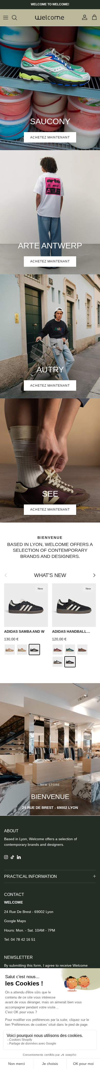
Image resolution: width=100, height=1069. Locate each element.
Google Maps (15, 921)
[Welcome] (50, 17)
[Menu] (5, 17)
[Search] (17, 17)
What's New (50, 575)
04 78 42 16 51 (23, 939)
